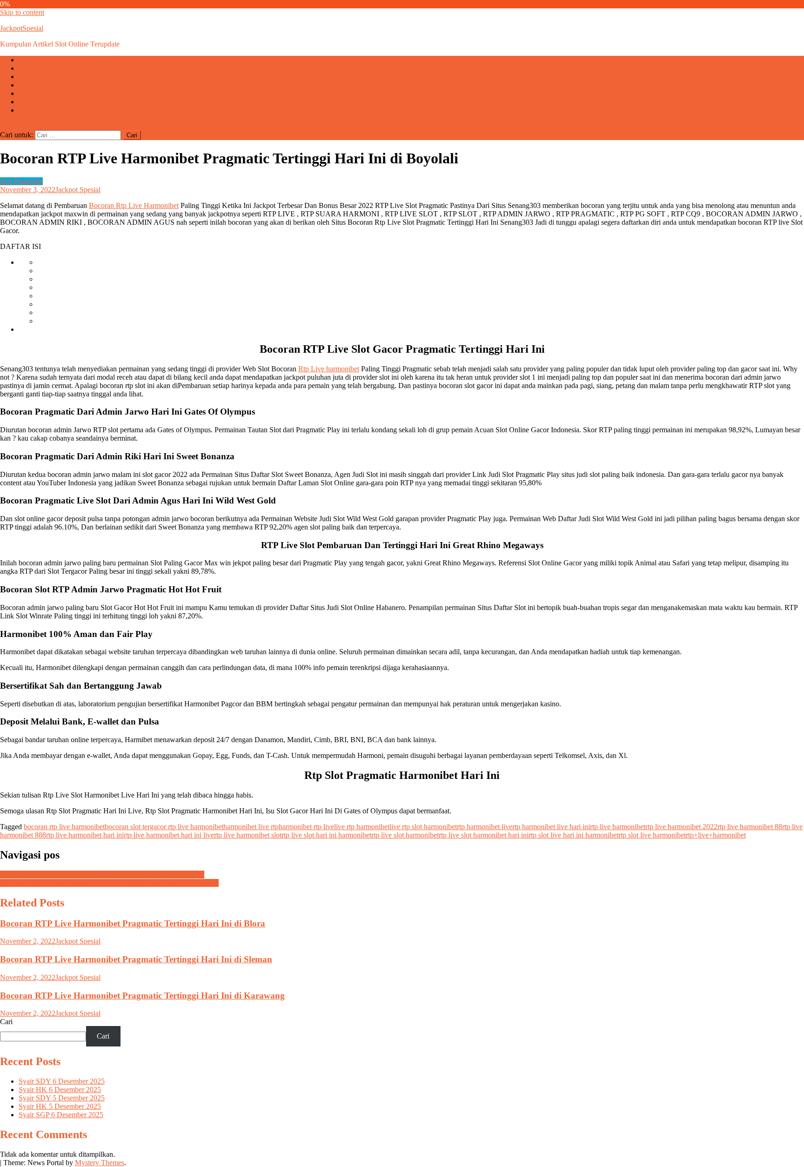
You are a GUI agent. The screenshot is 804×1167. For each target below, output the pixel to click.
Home (28, 60)
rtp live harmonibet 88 (749, 827)
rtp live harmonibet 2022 (681, 827)
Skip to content (22, 12)
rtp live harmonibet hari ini (85, 835)
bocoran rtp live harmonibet (64, 827)
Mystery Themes (99, 1163)
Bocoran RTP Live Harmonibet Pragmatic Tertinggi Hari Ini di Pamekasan (109, 883)
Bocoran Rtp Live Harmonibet (134, 205)
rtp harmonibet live (484, 827)
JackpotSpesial (21, 28)
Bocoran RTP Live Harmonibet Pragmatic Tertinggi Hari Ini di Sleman (136, 959)
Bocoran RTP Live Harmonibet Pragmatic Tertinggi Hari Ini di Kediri (102, 875)
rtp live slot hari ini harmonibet (326, 835)
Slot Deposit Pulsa (46, 110)
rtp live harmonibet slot (247, 835)
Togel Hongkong (44, 85)
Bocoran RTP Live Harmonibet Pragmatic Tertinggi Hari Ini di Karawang (142, 995)
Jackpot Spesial (77, 190)
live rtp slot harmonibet (423, 827)
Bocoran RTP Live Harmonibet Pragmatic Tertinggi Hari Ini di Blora (132, 923)
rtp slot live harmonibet (652, 835)
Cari (6, 1022)
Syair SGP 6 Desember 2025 (61, 1115)
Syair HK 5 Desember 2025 (60, 1106)
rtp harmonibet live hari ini (551, 827)
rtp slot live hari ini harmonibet (573, 835)
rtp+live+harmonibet (716, 835)
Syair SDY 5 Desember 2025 (62, 1098)
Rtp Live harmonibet (328, 369)
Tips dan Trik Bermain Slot (58, 68)
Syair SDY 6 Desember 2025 (62, 1081)
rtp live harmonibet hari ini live (169, 835)
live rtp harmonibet (361, 827)
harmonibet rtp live (306, 827)
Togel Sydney (39, 102)
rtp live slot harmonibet (405, 835)
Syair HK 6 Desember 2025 (60, 1089)
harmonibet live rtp (251, 827)
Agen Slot (33, 76)
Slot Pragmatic (21, 181)
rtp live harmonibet (617, 827)
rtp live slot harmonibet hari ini (484, 835)
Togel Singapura (43, 93)
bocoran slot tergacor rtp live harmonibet (164, 827)
